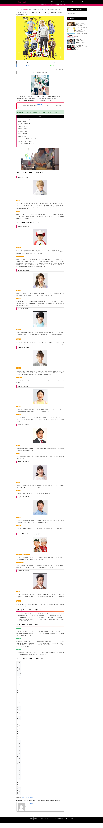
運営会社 (35, 818)
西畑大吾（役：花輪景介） (23, 128)
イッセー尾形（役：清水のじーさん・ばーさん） (27, 138)
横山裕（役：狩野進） (22, 121)
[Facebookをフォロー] (28, 806)
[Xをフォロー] (26, 806)
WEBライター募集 (69, 818)
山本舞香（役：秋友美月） (23, 126)
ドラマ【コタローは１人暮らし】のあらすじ (26, 141)
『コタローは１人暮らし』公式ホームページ (27, 797)
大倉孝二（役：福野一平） (23, 136)
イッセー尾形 (26, 800)
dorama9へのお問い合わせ (60, 818)
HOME (31, 818)
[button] (86, 14)
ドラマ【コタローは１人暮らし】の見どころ (26, 143)
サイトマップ (41, 818)
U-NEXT (39, 105)
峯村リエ (48, 800)
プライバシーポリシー (49, 818)
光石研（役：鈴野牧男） (22, 133)
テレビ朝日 (19, 800)
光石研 (31, 800)
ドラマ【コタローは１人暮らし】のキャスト (26, 123)
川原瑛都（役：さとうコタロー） (24, 124)
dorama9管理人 (29, 803)
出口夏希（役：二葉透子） (23, 131)
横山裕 (53, 800)
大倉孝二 (39, 800)
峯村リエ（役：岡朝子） (22, 134)
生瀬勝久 (57, 800)
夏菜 (35, 800)
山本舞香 (43, 800)
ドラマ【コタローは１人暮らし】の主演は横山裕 (27, 119)
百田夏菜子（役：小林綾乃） (23, 129)
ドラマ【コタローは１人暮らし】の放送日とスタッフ (28, 144)
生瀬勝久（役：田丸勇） (22, 139)
